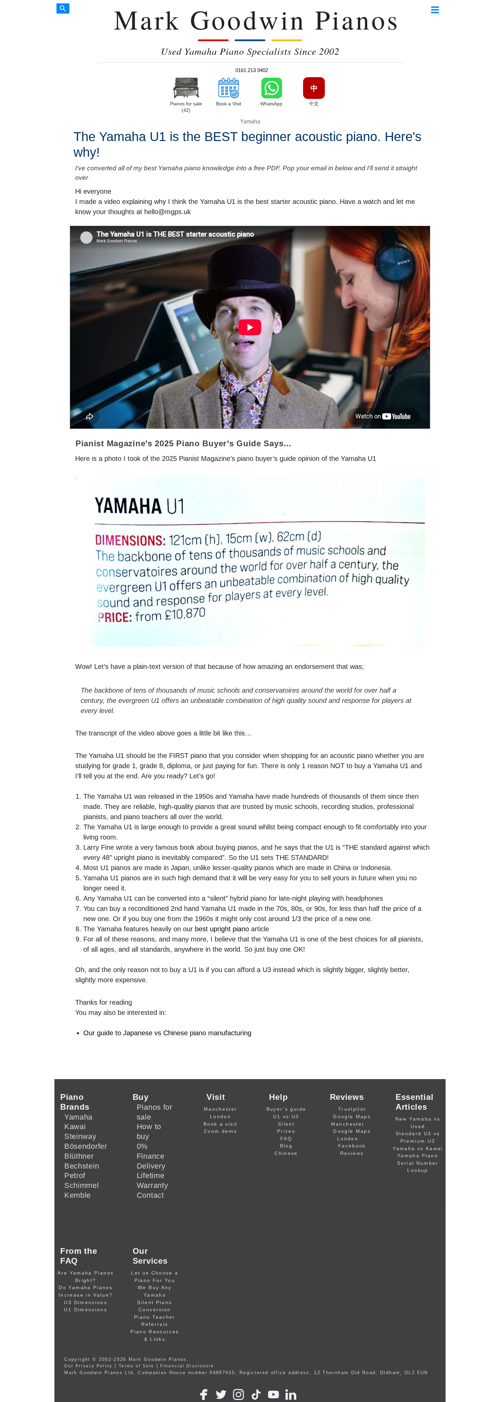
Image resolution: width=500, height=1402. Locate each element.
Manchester (220, 1109)
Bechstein (81, 1166)
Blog (286, 1145)
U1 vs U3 (286, 1116)
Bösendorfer (85, 1146)
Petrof (74, 1175)
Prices (286, 1131)
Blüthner (79, 1156)
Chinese (286, 1153)
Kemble (77, 1195)
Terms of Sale (136, 1366)
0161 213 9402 (251, 70)
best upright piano (222, 929)
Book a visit (220, 1124)
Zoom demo (220, 1131)
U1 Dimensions (85, 1309)
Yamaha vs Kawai (418, 1148)
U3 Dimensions (85, 1302)
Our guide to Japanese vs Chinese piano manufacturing (167, 1033)
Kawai (75, 1126)
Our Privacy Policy (88, 1366)
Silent (286, 1124)
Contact (150, 1195)
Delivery (151, 1166)
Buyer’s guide (286, 1109)
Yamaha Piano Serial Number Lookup (417, 1163)
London (220, 1116)
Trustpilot (352, 1109)
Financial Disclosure (187, 1366)
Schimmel (81, 1185)
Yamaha (250, 121)
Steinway (80, 1136)
